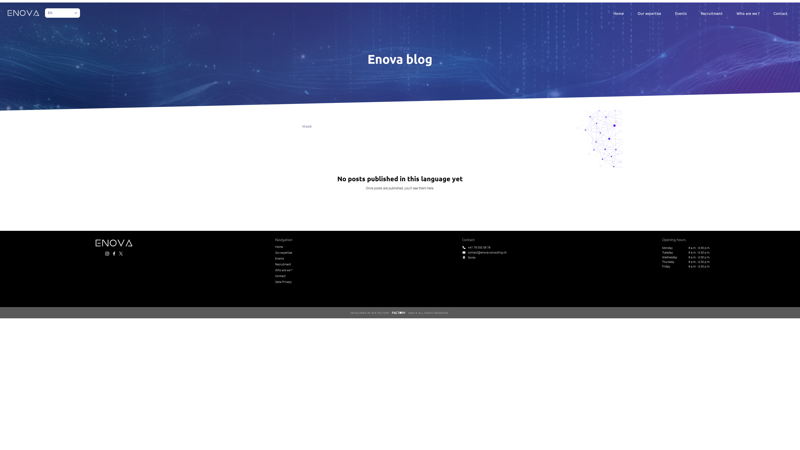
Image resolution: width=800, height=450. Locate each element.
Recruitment (283, 264)
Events (279, 258)
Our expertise (283, 252)
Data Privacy (283, 282)
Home (279, 247)
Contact (280, 276)
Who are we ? (283, 270)
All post (307, 126)
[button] (650, 13)
